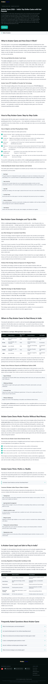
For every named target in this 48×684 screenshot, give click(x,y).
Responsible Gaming (36, 675)
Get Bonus (4, 27)
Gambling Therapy (8, 668)
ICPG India (27, 668)
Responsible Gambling (18, 668)
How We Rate (35, 673)
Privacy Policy (35, 668)
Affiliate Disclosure (36, 671)
